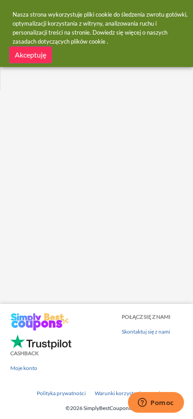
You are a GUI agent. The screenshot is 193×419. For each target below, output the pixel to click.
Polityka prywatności (61, 393)
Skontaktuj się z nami (146, 331)
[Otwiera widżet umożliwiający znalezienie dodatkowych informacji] (156, 403)
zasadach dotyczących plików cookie (59, 41)
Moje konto (23, 368)
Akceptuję (30, 54)
